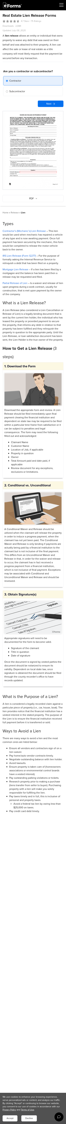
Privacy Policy (9, 1109)
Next (48, 104)
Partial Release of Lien (15, 283)
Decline (29, 1118)
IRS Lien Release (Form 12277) (19, 256)
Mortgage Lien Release (15, 269)
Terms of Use (27, 1109)
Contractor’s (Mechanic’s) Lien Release (24, 231)
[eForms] (12, 5)
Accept (10, 1118)
